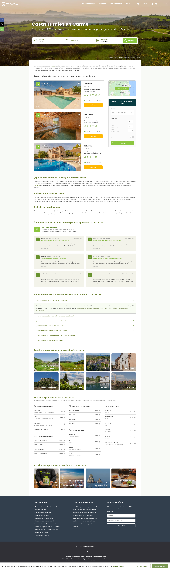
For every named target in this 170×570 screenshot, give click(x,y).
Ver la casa (93, 105)
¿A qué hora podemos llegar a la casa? (85, 507)
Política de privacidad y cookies (96, 556)
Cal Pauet (99, 238)
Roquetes (37, 185)
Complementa (116, 4)
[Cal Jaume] (57, 157)
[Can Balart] (57, 126)
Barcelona (127, 57)
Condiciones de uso (78, 556)
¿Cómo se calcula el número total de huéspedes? (85, 510)
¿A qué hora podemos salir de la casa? (85, 515)
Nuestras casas (88, 4)
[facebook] (2, 20)
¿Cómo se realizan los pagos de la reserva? (85, 524)
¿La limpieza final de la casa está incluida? (85, 518)
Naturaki (109, 57)
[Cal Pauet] (57, 95)
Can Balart (49, 238)
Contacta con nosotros (42, 535)
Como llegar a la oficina (42, 515)
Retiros (129, 4)
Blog (137, 4)
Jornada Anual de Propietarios (44, 518)
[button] (75, 95)
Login (156, 4)
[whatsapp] (2, 29)
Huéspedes (114, 118)
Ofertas (102, 4)
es (164, 4)
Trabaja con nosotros (41, 532)
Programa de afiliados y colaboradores (46, 524)
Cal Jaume (49, 256)
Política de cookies (117, 566)
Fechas (113, 108)
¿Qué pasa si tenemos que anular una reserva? (85, 512)
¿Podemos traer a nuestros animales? (84, 521)
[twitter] (2, 24)
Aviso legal (67, 556)
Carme (139, 57)
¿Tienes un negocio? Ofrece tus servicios (47, 527)
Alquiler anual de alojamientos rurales (46, 529)
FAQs (145, 4)
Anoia (133, 57)
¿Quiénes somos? (40, 510)
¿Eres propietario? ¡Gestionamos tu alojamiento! (49, 507)
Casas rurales (118, 57)
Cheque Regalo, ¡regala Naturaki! (45, 521)
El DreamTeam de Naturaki (43, 512)
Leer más (43, 248)
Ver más (75, 527)
